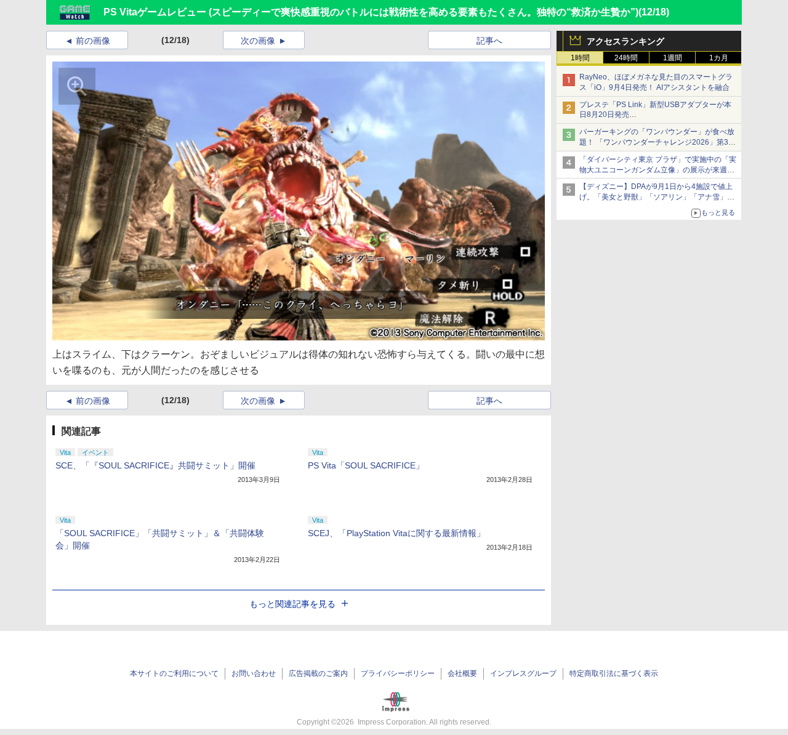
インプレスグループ (523, 673)
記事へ (489, 41)
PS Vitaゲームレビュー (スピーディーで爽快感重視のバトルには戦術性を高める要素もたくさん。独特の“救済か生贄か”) (370, 12)
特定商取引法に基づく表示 (613, 673)
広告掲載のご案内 (318, 673)
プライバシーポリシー (398, 673)
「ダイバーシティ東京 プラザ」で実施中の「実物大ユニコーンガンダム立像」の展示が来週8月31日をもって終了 (657, 170)
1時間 (580, 58)
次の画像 (258, 41)
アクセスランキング (625, 41)
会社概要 (462, 673)
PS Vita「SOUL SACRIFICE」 (366, 465)
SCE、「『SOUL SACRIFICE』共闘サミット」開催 (155, 465)
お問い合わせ (253, 673)
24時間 (626, 58)
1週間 (672, 58)
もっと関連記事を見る (292, 604)
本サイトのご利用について (174, 673)
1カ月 (718, 58)
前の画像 (93, 41)
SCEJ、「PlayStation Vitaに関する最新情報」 (396, 533)
